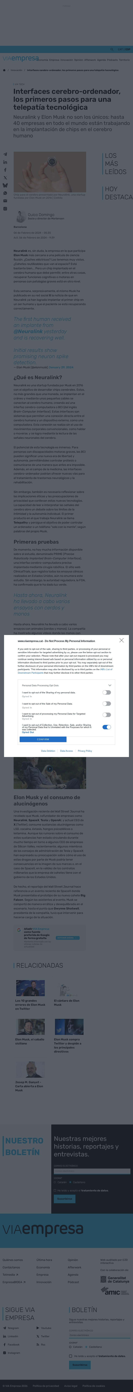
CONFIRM (43, 739)
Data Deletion (48, 751)
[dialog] (66, 696)
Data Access (66, 751)
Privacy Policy (85, 751)
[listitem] (66, 685)
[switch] (107, 692)
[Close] (123, 641)
